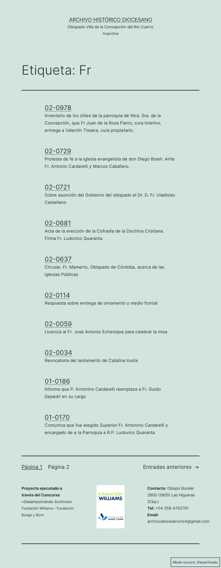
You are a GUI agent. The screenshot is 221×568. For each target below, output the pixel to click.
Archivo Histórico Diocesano (110, 20)
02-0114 (57, 295)
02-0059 (58, 324)
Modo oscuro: (184, 562)
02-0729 (58, 151)
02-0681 (58, 223)
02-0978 (58, 108)
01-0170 (57, 417)
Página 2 (58, 467)
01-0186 (57, 381)
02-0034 (58, 352)
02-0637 (58, 259)
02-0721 (57, 187)
